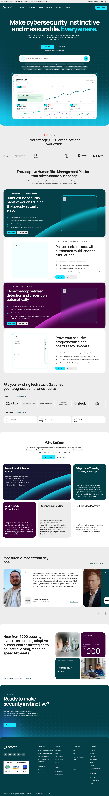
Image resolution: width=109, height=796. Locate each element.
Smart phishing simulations (45, 753)
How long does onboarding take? (75, 64)
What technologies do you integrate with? (52, 66)
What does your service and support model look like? (74, 69)
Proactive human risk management (43, 760)
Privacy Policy (39, 794)
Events (92, 762)
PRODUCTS (41, 746)
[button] (98, 613)
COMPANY (93, 746)
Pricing (41, 7)
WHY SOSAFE (93, 774)
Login (101, 1)
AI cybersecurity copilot (44, 756)
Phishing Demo (59, 774)
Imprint (29, 794)
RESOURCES (58, 746)
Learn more (21, 232)
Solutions (32, 7)
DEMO (57, 767)
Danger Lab (58, 762)
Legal (74, 769)
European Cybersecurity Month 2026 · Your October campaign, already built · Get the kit (24, 1)
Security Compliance (43, 770)
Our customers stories (96, 563)
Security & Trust (77, 763)
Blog (56, 753)
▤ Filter (93, 82)
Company (58, 7)
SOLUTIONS (41, 766)
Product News (59, 759)
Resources (49, 7)
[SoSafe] (7, 7)
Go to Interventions (22, 99)
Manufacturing (42, 776)
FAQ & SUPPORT (77, 746)
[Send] (86, 58)
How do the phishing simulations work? (56, 64)
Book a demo (101, 8)
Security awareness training (45, 750)
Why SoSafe (93, 777)
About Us (92, 750)
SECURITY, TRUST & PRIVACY (78, 758)
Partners (67, 7)
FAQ (74, 750)
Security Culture (42, 773)
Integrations (21, 396)
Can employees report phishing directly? (33, 69)
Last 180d (26, 82)
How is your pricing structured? (52, 69)
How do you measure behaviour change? (31, 66)
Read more (74, 602)
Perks (91, 783)
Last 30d (18, 82)
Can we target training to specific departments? (76, 66)
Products (22, 7)
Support (96, 1)
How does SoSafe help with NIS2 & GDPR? (35, 64)
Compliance (20, 413)
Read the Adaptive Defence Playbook (16, 678)
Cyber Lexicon (59, 756)
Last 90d (22, 82)
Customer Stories (95, 780)
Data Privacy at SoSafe (79, 766)
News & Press (93, 759)
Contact (90, 1)
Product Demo (59, 771)
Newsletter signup (95, 768)
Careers (92, 753)
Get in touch (61, 47)
